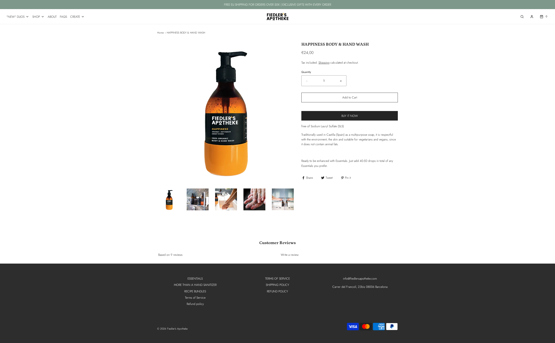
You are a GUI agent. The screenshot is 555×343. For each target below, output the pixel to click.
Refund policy (195, 304)
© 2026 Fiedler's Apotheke (172, 329)
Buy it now (349, 116)
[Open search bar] (522, 16)
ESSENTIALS (195, 278)
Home (160, 33)
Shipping (324, 62)
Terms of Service (195, 297)
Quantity (306, 72)
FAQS (63, 16)
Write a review (290, 255)
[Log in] (531, 16)
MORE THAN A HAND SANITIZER (195, 285)
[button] (169, 199)
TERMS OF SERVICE (277, 278)
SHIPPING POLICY (277, 285)
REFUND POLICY (277, 291)
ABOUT (52, 16)
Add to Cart (349, 97)
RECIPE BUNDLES (195, 291)
